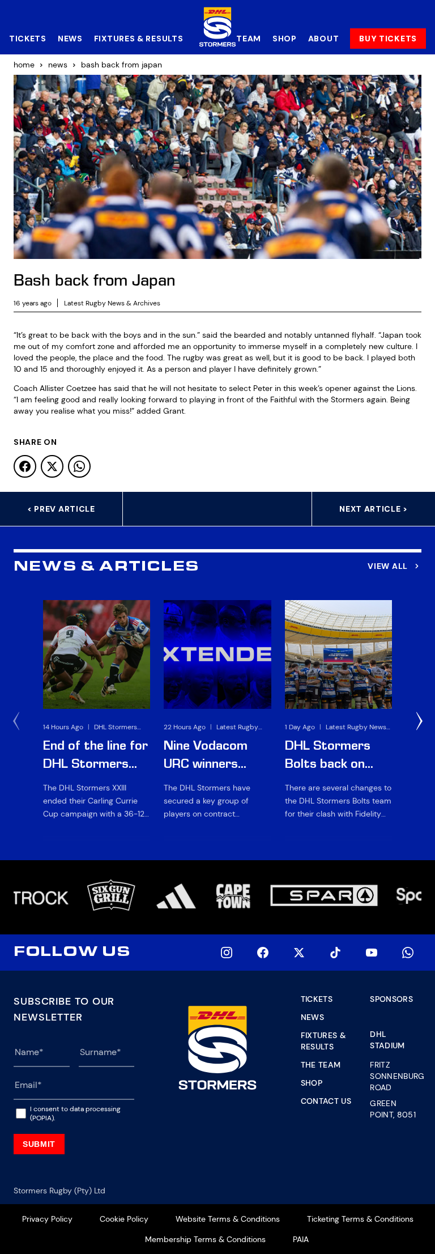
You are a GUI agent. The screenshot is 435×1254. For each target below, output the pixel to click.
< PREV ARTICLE (61, 509)
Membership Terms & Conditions (205, 1239)
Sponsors (391, 999)
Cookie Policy (124, 1219)
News (70, 38)
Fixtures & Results (139, 38)
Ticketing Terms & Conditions (360, 1219)
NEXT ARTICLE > (373, 509)
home (24, 64)
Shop (284, 38)
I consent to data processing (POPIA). (75, 1113)
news (57, 64)
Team (248, 38)
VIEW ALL (388, 566)
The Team (321, 1065)
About (323, 38)
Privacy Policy (47, 1219)
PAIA (301, 1239)
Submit (39, 1144)
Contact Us (326, 1101)
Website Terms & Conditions (228, 1219)
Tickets (27, 38)
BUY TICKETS (388, 38)
